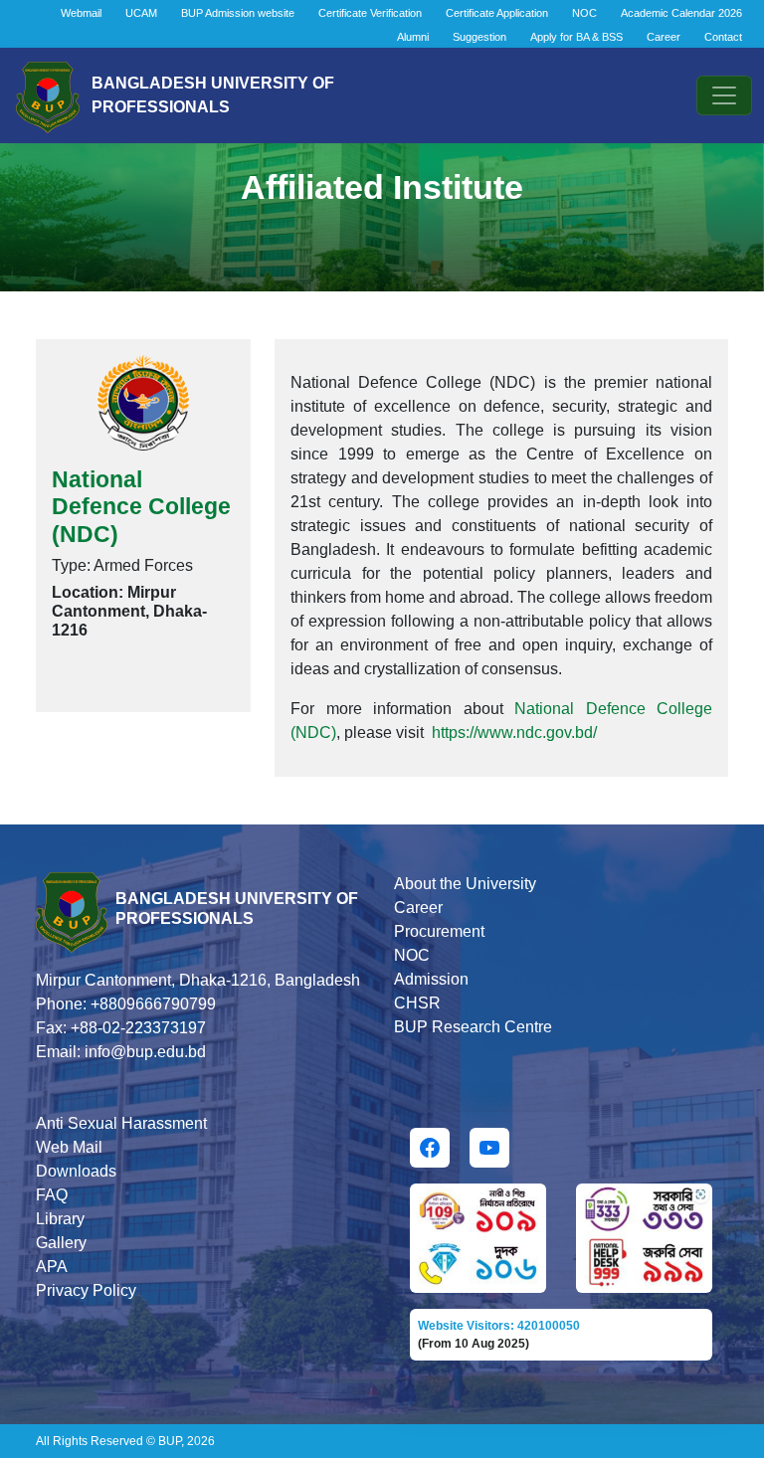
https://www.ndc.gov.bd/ (514, 732)
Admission (431, 979)
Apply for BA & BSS (576, 37)
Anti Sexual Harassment (121, 1123)
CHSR (417, 1003)
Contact (723, 37)
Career (663, 37)
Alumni (413, 37)
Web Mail (69, 1147)
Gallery (61, 1242)
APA (52, 1266)
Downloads (76, 1171)
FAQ (52, 1194)
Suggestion (479, 37)
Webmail (81, 13)
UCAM (141, 13)
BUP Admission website (237, 13)
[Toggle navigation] (724, 95)
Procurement (439, 931)
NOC (584, 13)
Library (60, 1218)
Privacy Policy (86, 1290)
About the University (465, 883)
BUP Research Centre (473, 1026)
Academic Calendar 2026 (681, 13)
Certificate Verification (370, 13)
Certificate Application (497, 13)
